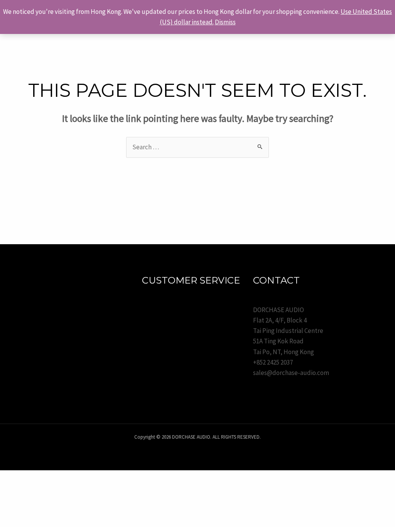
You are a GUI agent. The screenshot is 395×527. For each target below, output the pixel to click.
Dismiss (225, 22)
